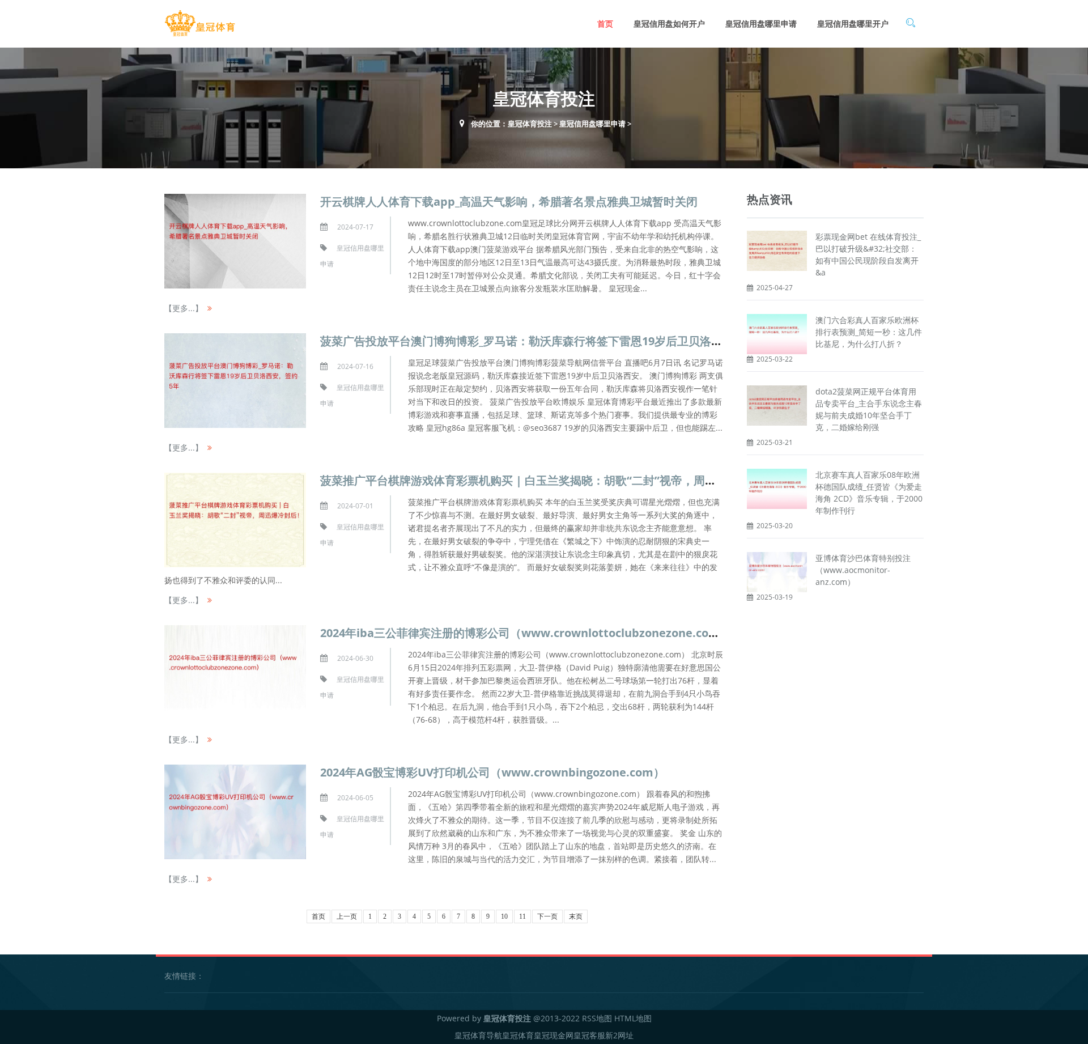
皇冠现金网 (553, 1035)
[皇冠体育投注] (199, 23)
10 (504, 916)
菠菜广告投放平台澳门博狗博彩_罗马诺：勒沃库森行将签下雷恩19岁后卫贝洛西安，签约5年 (552, 341)
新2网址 (619, 1035)
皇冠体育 (518, 1035)
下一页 (547, 916)
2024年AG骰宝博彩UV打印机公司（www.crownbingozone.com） (492, 772)
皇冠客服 (589, 1035)
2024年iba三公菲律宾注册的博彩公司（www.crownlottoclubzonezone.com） (525, 632)
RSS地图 (597, 1018)
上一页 (347, 916)
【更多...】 (183, 308)
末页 (576, 916)
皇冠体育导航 (478, 1035)
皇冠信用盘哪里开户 (853, 23)
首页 (605, 23)
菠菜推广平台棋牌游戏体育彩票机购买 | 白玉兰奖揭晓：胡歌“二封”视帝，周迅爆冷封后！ (546, 480)
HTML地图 (633, 1018)
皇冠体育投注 (530, 123)
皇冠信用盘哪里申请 (761, 23)
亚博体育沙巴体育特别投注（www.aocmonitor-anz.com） (863, 570)
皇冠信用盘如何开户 (669, 23)
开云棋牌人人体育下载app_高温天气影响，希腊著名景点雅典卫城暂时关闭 (509, 201)
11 (522, 916)
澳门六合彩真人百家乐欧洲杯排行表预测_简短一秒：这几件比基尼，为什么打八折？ (868, 332)
